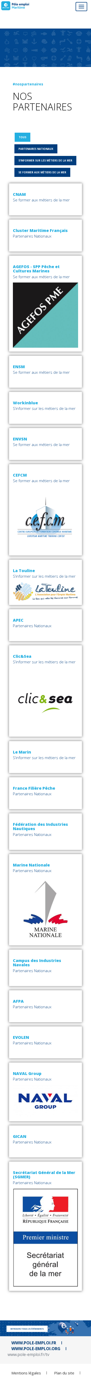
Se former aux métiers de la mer (42, 172)
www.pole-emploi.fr (33, 1343)
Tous (22, 137)
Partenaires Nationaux (35, 149)
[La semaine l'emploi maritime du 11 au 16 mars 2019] (15, 6)
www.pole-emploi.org (35, 1348)
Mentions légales (26, 1372)
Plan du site (64, 1372)
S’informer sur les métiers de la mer (45, 160)
